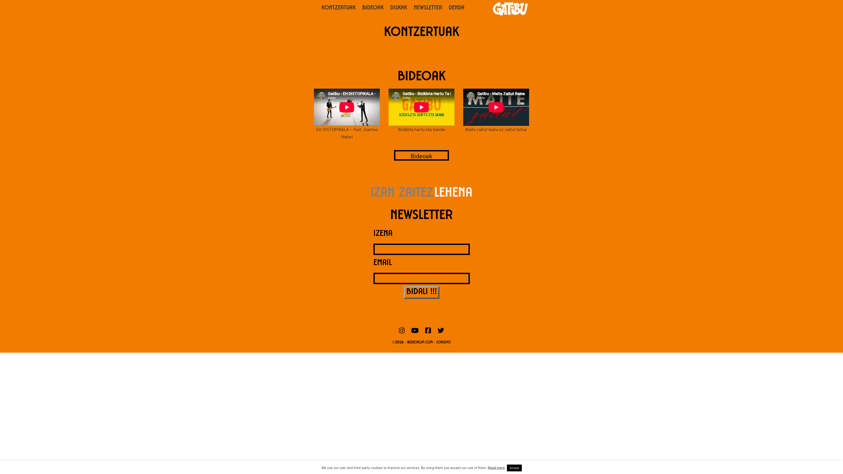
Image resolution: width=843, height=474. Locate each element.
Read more (496, 468)
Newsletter (428, 8)
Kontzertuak (339, 8)
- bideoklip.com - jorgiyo (428, 343)
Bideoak (373, 8)
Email (382, 263)
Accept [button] (514, 468)
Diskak (398, 8)
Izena (383, 234)
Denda (457, 8)
